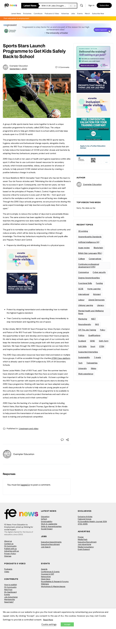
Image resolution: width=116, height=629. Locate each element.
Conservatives (95, 258)
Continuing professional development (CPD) (88, 265)
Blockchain (98, 247)
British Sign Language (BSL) (90, 253)
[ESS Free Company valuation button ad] (93, 129)
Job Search (46, 547)
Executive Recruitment (50, 544)
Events (80, 13)
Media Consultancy (86, 547)
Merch (87, 13)
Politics (81, 335)
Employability (46, 521)
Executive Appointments (51, 542)
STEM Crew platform (60, 358)
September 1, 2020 (18, 68)
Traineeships (91, 363)
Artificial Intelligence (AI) (88, 242)
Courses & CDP (47, 574)
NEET (93, 319)
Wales (93, 368)
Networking (46, 576)
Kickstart (97, 294)
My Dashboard (10, 592)
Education (45, 516)
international (83, 294)
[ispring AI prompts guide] (22, 292)
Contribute (38, 13)
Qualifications (94, 335)
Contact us (8, 543)
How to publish (10, 584)
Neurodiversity (84, 324)
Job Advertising (84, 544)
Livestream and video (28, 428)
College (81, 258)
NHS (97, 324)
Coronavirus (83, 272)
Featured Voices (84, 519)
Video (6, 571)
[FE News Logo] (10, 5)
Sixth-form (103, 341)
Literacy (100, 305)
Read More (48, 619)
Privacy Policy (10, 553)
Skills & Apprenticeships (51, 526)
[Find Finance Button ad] (93, 57)
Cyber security (99, 272)
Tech (80, 363)
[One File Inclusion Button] (22, 268)
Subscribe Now (98, 13)
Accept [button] (67, 624)
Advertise (65, 13)
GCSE (80, 288)
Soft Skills (82, 346)
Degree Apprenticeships (89, 277)
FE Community (10, 546)
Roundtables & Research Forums (55, 581)
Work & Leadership (49, 524)
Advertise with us (11, 551)
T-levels (97, 357)
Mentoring (82, 319)
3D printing (83, 231)
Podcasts (8, 569)
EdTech (44, 519)
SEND (92, 341)
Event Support (84, 549)
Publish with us (10, 548)
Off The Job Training (87, 330)
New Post (8, 589)
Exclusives (27, 13)
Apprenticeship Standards (89, 236)
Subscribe (104, 5)
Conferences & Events (50, 571)
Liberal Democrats (96, 299)
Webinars (45, 584)
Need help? (9, 602)
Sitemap (7, 556)
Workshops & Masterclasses (53, 586)
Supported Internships (88, 352)
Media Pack (82, 539)
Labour (81, 299)
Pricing (80, 537)
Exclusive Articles (85, 516)
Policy (102, 330)
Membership (9, 599)
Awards (44, 569)
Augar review (84, 247)
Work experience (85, 373)
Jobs (73, 13)
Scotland (82, 341)
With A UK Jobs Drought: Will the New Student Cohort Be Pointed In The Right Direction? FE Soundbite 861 (55, 5)
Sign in (91, 5)
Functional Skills (85, 283)
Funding (99, 283)
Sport (92, 346)
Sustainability (84, 357)
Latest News (16, 13)
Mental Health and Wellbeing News (91, 312)
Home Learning (94, 288)
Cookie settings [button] (48, 624)
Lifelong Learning (85, 305)
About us (8, 541)
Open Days (45, 579)
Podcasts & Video (52, 13)
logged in (25, 484)
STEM (101, 346)
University (82, 368)
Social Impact (46, 529)
